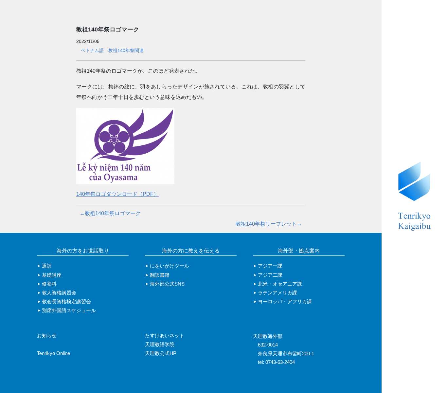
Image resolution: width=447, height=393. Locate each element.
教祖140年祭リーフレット (269, 224)
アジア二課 (270, 275)
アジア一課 (270, 266)
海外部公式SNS (167, 284)
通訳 (47, 266)
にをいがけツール (169, 266)
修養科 (49, 284)
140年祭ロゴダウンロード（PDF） (117, 194)
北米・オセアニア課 (280, 284)
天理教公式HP (160, 353)
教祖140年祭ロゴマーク (110, 213)
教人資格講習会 (59, 292)
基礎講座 (52, 275)
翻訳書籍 (160, 275)
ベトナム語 (92, 50)
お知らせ (47, 335)
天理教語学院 (159, 344)
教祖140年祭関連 (126, 50)
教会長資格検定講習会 (66, 301)
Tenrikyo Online (53, 353)
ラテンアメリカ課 (277, 292)
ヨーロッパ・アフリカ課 (285, 301)
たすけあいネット (164, 335)
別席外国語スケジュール (69, 310)
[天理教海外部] (414, 196)
